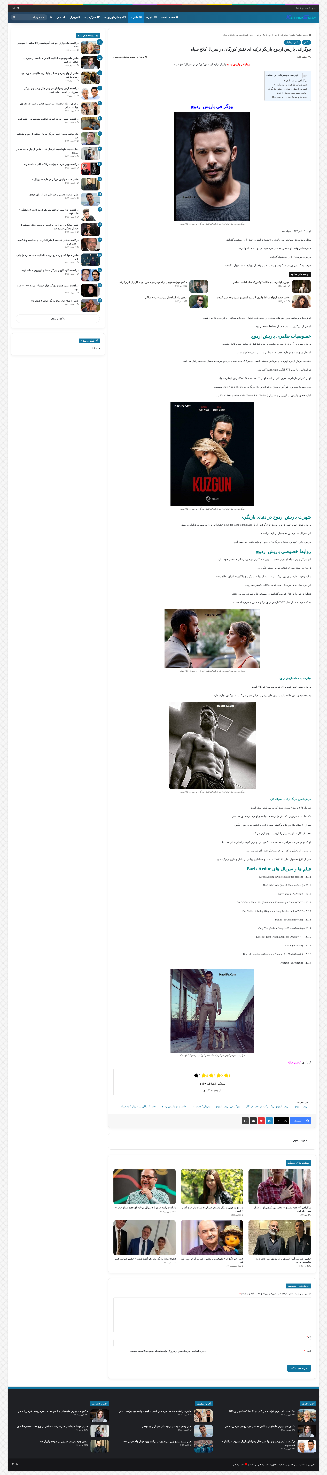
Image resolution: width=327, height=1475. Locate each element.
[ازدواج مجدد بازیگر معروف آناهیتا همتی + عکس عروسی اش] (144, 1237)
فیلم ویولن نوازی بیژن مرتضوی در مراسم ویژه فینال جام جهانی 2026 (156, 1441)
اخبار (151, 17)
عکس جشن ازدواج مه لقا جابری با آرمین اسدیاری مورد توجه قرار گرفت (253, 297)
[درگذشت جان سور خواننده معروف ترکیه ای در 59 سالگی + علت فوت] (90, 214)
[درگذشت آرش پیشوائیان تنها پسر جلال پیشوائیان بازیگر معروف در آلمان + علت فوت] (90, 93)
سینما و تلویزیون (114, 17)
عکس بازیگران (292, 42)
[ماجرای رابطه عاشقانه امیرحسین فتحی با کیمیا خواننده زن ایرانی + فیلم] (90, 108)
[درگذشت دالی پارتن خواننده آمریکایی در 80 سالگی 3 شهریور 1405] (90, 47)
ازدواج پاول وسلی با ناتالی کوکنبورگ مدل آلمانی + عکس (261, 282)
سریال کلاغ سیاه (201, 1106)
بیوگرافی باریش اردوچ (295, 80)
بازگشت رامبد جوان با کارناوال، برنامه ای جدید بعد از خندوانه (145, 1207)
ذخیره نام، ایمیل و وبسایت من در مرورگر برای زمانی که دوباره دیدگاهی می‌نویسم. (168, 1351)
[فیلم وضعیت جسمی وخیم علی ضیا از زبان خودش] (90, 199)
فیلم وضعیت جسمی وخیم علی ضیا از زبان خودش (54, 194)
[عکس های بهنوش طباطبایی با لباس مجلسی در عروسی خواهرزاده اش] (90, 62)
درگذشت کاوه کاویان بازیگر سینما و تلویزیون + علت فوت (50, 270)
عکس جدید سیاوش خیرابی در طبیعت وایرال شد (54, 179)
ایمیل (307, 1351)
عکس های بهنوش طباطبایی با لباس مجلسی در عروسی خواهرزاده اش (260, 1426)
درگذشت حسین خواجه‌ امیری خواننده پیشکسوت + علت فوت (48, 119)
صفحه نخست (168, 17)
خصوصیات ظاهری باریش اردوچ (290, 84)
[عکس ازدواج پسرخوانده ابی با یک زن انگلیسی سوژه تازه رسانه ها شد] (90, 78)
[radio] (197, 1075)
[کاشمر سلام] (301, 17)
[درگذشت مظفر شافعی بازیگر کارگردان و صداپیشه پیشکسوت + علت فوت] (90, 244)
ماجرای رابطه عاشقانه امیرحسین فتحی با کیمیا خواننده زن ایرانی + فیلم (155, 1411)
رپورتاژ (73, 17)
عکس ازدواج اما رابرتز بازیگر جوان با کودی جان (55, 300)
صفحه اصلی (303, 35)
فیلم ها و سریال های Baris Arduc (289, 97)
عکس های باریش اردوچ (174, 1106)
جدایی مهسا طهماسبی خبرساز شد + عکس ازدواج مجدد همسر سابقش (52, 1426)
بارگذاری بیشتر (58, 318)
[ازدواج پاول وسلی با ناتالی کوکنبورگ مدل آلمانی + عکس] (301, 286)
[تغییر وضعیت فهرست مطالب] (303, 76)
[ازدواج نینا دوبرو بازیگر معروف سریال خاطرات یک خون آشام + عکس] (212, 1186)
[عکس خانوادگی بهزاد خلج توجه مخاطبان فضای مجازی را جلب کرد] (90, 259)
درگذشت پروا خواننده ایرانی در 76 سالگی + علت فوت (51, 164)
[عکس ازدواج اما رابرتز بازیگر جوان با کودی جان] (90, 305)
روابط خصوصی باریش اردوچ (292, 92)
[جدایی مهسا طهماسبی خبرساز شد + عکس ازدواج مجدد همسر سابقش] (90, 153)
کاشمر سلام (238, 1464)
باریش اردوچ (301, 1106)
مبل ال (93, 348)
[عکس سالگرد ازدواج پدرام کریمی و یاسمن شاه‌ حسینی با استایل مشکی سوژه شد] (90, 229)
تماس (60, 17)
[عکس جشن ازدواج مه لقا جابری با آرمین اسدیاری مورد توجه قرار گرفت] (301, 301)
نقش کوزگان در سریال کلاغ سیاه (138, 1106)
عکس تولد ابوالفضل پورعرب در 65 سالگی (166, 297)
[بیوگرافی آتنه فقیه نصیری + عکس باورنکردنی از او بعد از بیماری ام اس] (279, 1186)
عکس (136, 17)
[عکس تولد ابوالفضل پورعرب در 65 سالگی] (198, 301)
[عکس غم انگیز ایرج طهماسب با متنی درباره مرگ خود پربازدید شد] (212, 1237)
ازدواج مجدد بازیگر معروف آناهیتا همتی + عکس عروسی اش (145, 1258)
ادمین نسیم (300, 1140)
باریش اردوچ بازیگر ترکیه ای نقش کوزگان (267, 1106)
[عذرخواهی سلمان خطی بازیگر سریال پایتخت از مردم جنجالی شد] (90, 138)
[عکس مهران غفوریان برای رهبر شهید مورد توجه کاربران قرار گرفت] (198, 286)
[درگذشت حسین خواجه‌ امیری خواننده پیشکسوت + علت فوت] (90, 123)
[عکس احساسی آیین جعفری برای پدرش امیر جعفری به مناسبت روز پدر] (279, 1237)
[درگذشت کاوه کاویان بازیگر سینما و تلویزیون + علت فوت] (90, 275)
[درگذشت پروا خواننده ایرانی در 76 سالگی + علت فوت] (90, 169)
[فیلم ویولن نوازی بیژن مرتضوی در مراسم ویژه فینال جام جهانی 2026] (203, 1446)
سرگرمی (92, 17)
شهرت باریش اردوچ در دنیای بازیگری (287, 88)
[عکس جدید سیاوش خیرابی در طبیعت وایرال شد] (90, 184)
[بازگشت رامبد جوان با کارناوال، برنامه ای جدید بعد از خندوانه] (144, 1186)
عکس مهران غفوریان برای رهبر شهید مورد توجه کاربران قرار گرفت (153, 282)
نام (309, 1336)
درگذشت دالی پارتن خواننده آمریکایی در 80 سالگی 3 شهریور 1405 (262, 1411)
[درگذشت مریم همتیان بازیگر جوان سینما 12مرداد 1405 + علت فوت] (90, 290)
